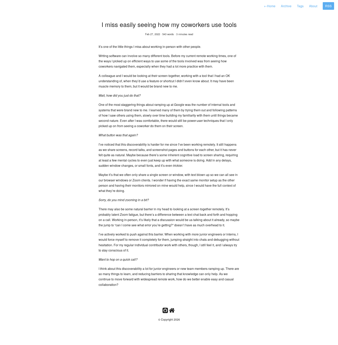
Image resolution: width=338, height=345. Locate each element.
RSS (328, 6)
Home (269, 6)
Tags (300, 6)
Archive (286, 6)
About (313, 6)
